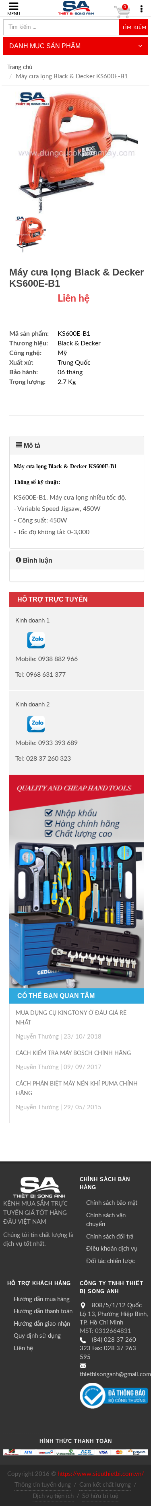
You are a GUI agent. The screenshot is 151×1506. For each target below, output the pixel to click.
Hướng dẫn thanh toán (43, 1311)
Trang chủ (19, 67)
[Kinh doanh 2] (16, 724)
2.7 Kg (67, 382)
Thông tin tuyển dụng (42, 1485)
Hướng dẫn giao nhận (42, 1324)
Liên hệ (23, 1348)
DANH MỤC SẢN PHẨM (45, 46)
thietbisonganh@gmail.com (115, 1374)
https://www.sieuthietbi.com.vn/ (101, 1474)
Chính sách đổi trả (109, 1237)
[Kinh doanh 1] (16, 640)
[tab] (77, 445)
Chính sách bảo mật (111, 1203)
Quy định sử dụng (37, 1336)
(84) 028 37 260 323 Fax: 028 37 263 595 (108, 1348)
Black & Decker (79, 343)
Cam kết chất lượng (105, 1485)
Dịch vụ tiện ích (53, 1496)
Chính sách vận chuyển (106, 1220)
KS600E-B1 (74, 334)
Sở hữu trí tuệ (100, 1496)
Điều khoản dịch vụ (111, 1249)
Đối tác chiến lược (110, 1261)
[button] (77, 445)
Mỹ (62, 353)
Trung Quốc (74, 362)
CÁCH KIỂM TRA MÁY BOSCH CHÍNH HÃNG (73, 1053)
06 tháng (70, 372)
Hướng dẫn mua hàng (42, 1299)
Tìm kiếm (134, 27)
